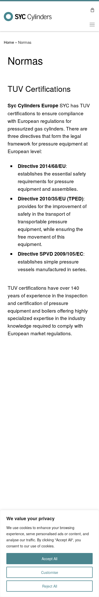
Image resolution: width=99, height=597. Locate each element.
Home (9, 42)
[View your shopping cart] (92, 9)
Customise (49, 572)
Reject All (49, 586)
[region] (49, 553)
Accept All (49, 558)
